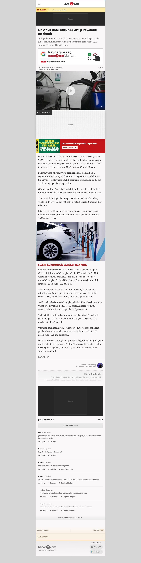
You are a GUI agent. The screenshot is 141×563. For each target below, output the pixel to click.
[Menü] (40, 4)
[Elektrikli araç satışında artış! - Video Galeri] (70, 90)
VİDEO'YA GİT (44, 113)
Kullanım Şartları (43, 530)
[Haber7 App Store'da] (96, 547)
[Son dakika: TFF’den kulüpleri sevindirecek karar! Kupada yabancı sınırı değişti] (84, 9)
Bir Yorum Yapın (71, 425)
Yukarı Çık (96, 530)
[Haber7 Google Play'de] (96, 551)
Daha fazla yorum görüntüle (69, 517)
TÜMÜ (100, 419)
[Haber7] (71, 4)
